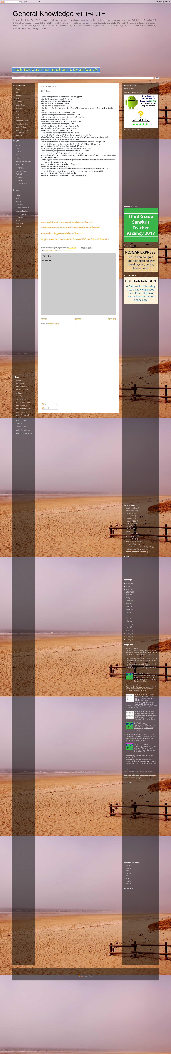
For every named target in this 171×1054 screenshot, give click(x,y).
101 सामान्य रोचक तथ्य (132, 544)
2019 (128, 583)
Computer (19, 177)
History (18, 152)
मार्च (127, 621)
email (127, 878)
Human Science (21, 171)
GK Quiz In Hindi (139, 723)
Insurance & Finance (23, 161)
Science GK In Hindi (141, 744)
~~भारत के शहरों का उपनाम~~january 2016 (139, 547)
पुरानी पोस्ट (112, 319)
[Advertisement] (68, 48)
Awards (18, 380)
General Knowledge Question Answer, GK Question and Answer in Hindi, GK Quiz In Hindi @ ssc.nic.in (145, 697)
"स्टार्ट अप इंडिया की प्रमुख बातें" (135, 541)
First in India (20, 383)
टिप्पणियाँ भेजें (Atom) (53, 324)
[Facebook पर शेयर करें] (88, 248)
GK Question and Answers (62, 251)
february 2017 (130, 523)
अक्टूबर (128, 600)
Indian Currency (22, 412)
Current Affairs (21, 183)
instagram (129, 873)
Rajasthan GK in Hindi (141, 673)
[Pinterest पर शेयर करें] (90, 248)
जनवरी (128, 627)
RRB (18, 118)
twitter (128, 865)
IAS (17, 114)
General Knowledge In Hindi (144, 711)
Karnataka (19, 227)
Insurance (19, 108)
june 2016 (129, 518)
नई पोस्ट (44, 319)
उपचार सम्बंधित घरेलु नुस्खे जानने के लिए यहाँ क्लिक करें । (62, 233)
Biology (19, 158)
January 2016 (130, 521)
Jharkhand (19, 224)
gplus (127, 871)
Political (19, 174)
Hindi (18, 155)
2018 (128, 586)
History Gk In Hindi (132, 649)
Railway (19, 95)
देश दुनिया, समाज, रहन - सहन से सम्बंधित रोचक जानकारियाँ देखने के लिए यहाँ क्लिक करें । (75, 239)
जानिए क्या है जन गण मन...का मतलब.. (136, 552)
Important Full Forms (23, 409)
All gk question (131, 536)
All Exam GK (130, 534)
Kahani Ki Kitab (129, 88)
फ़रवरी (128, 624)
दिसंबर (128, 595)
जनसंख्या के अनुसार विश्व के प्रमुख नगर (137, 549)
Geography (20, 168)
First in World (21, 399)
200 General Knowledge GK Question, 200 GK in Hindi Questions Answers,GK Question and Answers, (141, 660)
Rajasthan (19, 201)
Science (18, 145)
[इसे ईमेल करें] (82, 248)
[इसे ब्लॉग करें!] (84, 248)
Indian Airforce (21, 127)
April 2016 (49, 251)
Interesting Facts (22, 390)
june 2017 (129, 529)
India (17, 198)
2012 (128, 640)
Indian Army (20, 105)
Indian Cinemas (21, 420)
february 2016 (130, 508)
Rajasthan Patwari (22, 124)
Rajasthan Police (22, 121)
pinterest (129, 883)
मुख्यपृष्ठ (78, 319)
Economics (20, 164)
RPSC (18, 99)
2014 (128, 634)
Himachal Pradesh (22, 208)
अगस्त (128, 606)
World (18, 195)
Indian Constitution (23, 430)
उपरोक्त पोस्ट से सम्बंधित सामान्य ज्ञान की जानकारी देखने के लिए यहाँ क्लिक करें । (71, 227)
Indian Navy (20, 136)
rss (127, 876)
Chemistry (19, 180)
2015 (128, 631)
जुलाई (127, 609)
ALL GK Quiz (130, 539)
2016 (128, 592)
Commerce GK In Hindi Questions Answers (140, 734)
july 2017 (129, 526)
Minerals (19, 424)
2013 (128, 637)
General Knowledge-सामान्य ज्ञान (59, 13)
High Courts (20, 396)
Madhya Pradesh (22, 211)
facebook (129, 868)
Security (19, 102)
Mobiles (19, 393)
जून (127, 612)
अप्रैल (128, 618)
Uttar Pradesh (21, 214)
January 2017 (130, 516)
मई (127, 615)
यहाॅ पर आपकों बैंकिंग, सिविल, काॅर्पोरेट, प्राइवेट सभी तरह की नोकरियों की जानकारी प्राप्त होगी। (140, 777)
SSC (17, 92)
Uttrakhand (20, 205)
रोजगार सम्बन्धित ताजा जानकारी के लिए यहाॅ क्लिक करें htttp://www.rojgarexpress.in (138, 773)
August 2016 (130, 511)
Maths (18, 149)
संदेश (45, 404)
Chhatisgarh (20, 217)
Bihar (18, 220)
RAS (17, 111)
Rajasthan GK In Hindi (133, 685)
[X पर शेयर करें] (86, 248)
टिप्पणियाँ (46, 408)
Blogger (81, 976)
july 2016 (129, 513)
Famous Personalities (23, 402)
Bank (18, 89)
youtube (128, 881)
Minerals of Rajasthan (24, 433)
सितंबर (128, 603)
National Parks (21, 427)
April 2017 (129, 531)
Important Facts (21, 387)
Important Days (21, 406)
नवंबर (127, 598)
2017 (128, 589)
